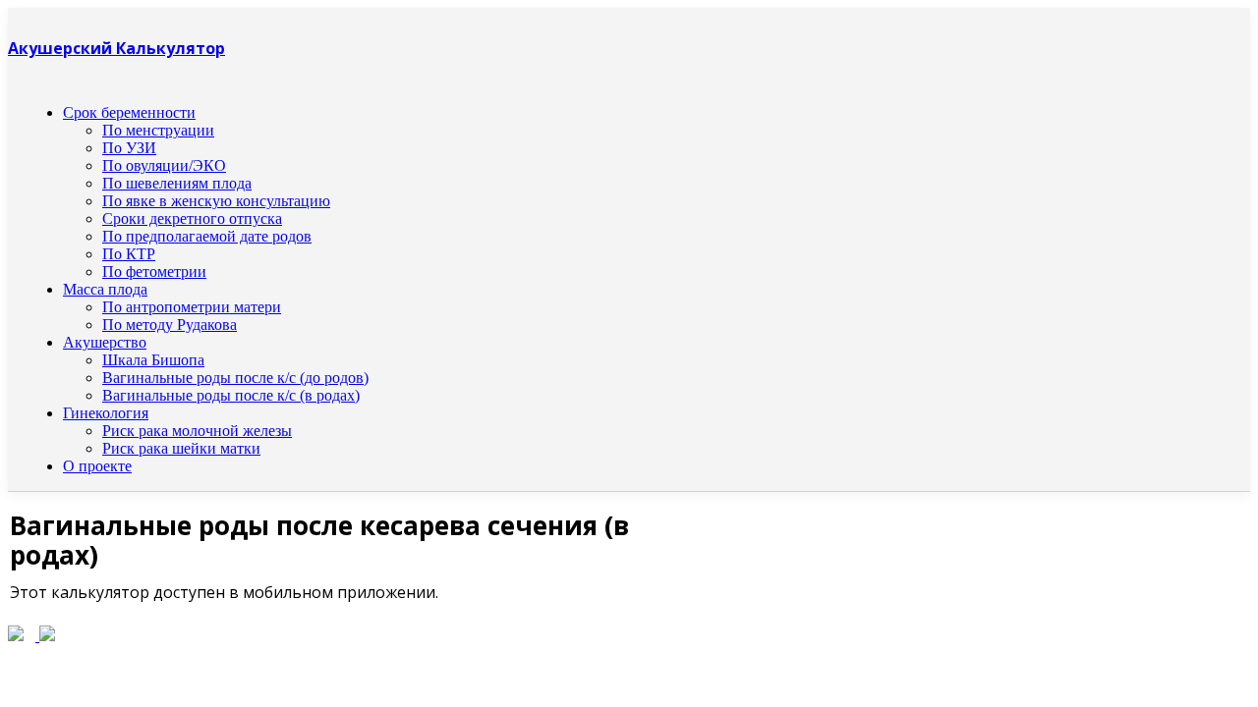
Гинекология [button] (105, 413)
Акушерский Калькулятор (116, 48)
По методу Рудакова (169, 324)
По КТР (128, 253)
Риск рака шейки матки (181, 448)
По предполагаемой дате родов (207, 236)
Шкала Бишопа (153, 360)
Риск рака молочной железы (197, 430)
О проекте (97, 466)
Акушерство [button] (104, 342)
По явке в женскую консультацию (216, 200)
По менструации (158, 130)
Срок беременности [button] (129, 112)
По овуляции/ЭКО (164, 165)
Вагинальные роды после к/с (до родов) (235, 377)
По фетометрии (154, 271)
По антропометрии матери (191, 307)
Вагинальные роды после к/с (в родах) (231, 395)
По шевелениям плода (177, 183)
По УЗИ (129, 147)
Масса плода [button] (105, 289)
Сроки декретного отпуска (192, 218)
